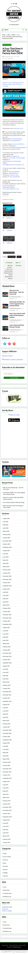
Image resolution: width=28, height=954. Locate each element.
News (4, 863)
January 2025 (6, 573)
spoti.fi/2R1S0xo (13, 173)
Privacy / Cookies (7, 910)
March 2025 (6, 566)
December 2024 (7, 576)
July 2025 (5, 553)
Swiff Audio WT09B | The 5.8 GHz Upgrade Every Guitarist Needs (17, 303)
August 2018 (6, 820)
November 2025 (7, 541)
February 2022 (6, 685)
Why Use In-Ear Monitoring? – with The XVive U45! (16, 292)
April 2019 (5, 794)
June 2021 (5, 711)
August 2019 (6, 781)
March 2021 (6, 720)
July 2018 (5, 823)
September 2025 (7, 547)
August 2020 (6, 743)
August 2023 (6, 627)
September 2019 (7, 778)
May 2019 (5, 791)
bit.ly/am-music (14, 175)
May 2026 (5, 525)
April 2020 (5, 756)
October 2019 (6, 775)
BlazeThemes (17, 947)
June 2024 (5, 595)
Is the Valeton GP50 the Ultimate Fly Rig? (13, 502)
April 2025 (5, 563)
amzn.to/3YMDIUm (18, 144)
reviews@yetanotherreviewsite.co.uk (13, 164)
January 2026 (6, 537)
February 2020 (6, 762)
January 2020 (6, 765)
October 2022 (6, 659)
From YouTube (7, 45)
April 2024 (5, 602)
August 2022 (6, 666)
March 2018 (6, 836)
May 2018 (5, 829)
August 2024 (6, 589)
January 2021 (6, 727)
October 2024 (6, 582)
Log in (4, 887)
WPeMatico (11, 199)
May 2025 (5, 560)
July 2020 (5, 746)
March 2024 (6, 605)
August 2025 (6, 550)
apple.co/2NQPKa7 (14, 171)
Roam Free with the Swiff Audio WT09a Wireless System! (17, 315)
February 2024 (6, 608)
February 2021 (6, 724)
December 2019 (7, 768)
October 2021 (6, 698)
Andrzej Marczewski (8, 56)
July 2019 (5, 784)
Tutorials (5, 876)
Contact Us (5, 909)
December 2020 (7, 730)
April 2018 (5, 833)
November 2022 (7, 656)
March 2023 (6, 643)
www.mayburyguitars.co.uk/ (10, 189)
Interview (5, 860)
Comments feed (7, 893)
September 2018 (7, 817)
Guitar (19, 257)
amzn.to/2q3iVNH (14, 177)
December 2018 (7, 807)
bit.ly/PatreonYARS (14, 149)
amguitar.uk (15, 156)
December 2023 (7, 614)
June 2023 (5, 634)
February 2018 (6, 839)
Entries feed (6, 890)
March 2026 (6, 531)
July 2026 (5, 521)
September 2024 (7, 586)
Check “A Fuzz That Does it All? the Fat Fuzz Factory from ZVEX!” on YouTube (13, 84)
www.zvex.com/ (18, 128)
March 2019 (6, 797)
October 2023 (6, 621)
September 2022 (7, 663)
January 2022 (6, 688)
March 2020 (6, 759)
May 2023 (5, 637)
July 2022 (5, 669)
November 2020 (7, 733)
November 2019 (7, 772)
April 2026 (5, 528)
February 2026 (6, 534)
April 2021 (5, 717)
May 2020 (5, 752)
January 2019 (6, 804)
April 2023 (5, 640)
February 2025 (6, 569)
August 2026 (6, 518)
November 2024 (7, 579)
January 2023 (6, 650)
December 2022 (7, 653)
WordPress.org (7, 896)
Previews (5, 866)
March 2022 (6, 682)
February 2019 (6, 801)
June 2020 (5, 749)
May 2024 (5, 598)
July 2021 (5, 707)
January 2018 (6, 842)
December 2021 (7, 691)
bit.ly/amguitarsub (15, 140)
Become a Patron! (7, 355)
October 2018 (6, 813)
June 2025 (5, 557)
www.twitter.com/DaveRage (17, 158)
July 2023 (5, 630)
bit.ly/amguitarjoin (17, 139)
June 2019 (5, 788)
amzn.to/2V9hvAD (9, 185)
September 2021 (7, 701)
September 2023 (7, 624)
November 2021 (7, 695)
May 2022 (5, 675)
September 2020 (7, 740)
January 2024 (6, 611)
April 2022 (5, 679)
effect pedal (11, 257)
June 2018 (5, 826)
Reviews (5, 869)
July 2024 (5, 592)
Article (5, 853)
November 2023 (7, 618)
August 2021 (6, 704)
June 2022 (5, 672)
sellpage (5, 872)
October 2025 (6, 544)
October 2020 (6, 736)
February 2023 (6, 646)
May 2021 (5, 714)
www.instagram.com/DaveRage (11, 161)
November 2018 (7, 810)
